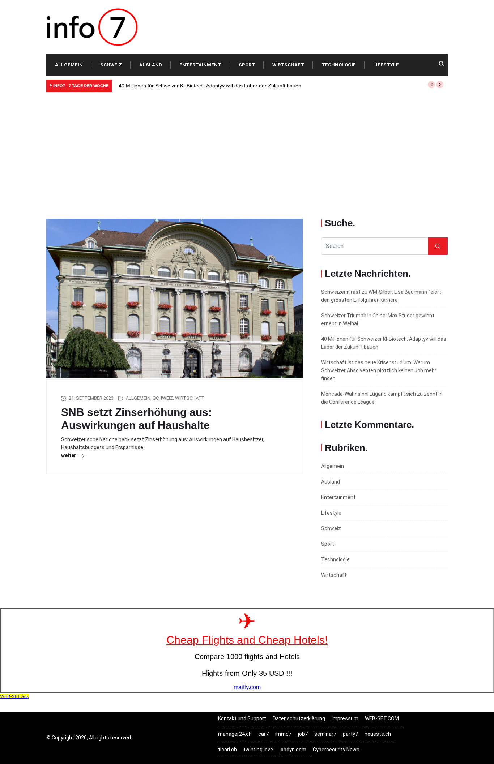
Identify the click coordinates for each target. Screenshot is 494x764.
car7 (263, 734)
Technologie (338, 65)
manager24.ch (235, 734)
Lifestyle (386, 65)
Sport (247, 65)
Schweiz (111, 65)
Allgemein (69, 65)
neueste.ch (378, 734)
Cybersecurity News (336, 749)
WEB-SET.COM (382, 718)
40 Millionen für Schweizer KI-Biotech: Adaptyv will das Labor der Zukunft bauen (210, 86)
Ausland (150, 65)
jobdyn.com (293, 749)
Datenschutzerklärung (299, 718)
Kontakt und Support (242, 718)
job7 (303, 734)
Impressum (345, 718)
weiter (69, 455)
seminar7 (325, 734)
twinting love (258, 749)
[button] (431, 84)
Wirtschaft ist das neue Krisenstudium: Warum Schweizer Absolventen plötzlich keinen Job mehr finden (378, 370)
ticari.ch (227, 749)
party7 (350, 734)
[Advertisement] (247, 150)
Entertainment (200, 65)
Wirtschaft (288, 65)
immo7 (283, 734)
